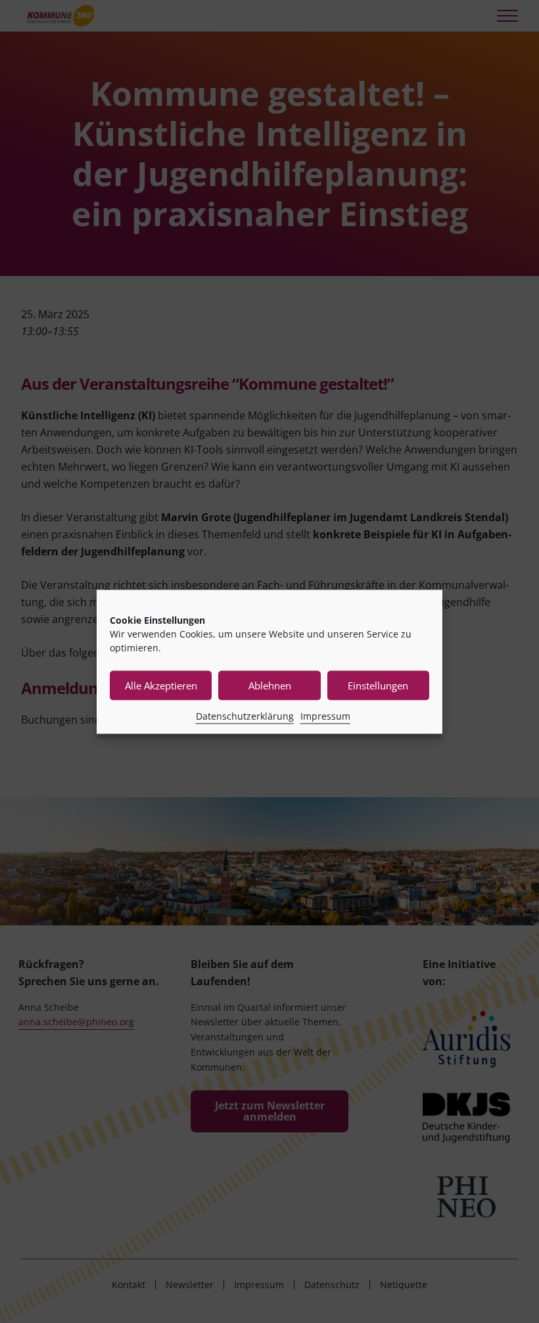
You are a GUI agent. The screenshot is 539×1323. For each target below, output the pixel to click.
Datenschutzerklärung (245, 715)
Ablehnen (269, 685)
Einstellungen (378, 685)
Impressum (325, 715)
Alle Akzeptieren (161, 685)
